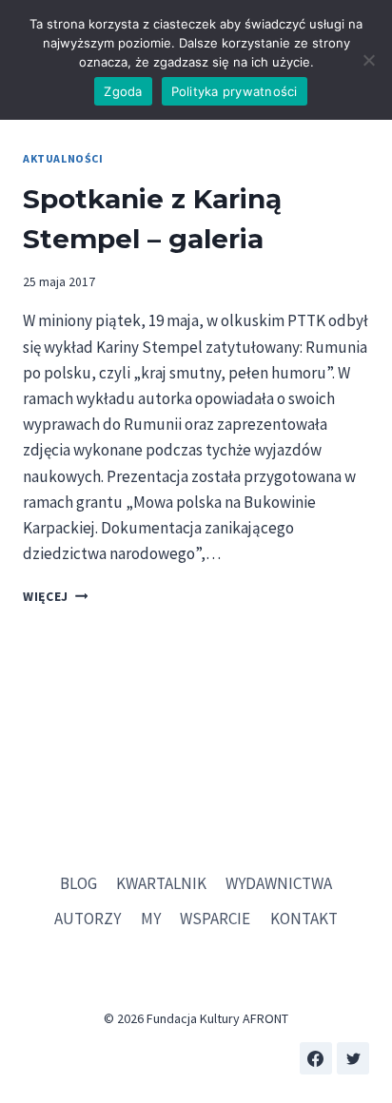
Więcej (55, 597)
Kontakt (304, 918)
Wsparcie (215, 918)
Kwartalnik (161, 883)
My (151, 918)
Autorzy (87, 918)
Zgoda (123, 91)
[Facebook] (316, 1058)
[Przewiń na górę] (362, 1026)
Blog (78, 883)
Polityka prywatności (234, 91)
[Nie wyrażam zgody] (368, 59)
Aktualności (63, 158)
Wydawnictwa (278, 883)
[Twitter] (353, 1058)
